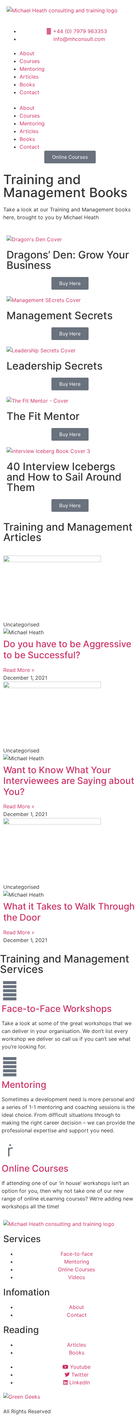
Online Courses (35, 1168)
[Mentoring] (10, 1067)
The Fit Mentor (43, 416)
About (27, 53)
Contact (29, 92)
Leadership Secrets (55, 365)
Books (27, 84)
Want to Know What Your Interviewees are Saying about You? (68, 780)
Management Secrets (60, 315)
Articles (29, 76)
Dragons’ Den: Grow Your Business (68, 259)
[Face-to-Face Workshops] (10, 991)
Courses (30, 61)
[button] (70, 100)
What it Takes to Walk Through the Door (69, 912)
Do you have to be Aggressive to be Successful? (67, 649)
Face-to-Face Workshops (57, 1008)
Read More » (19, 670)
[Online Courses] (10, 1150)
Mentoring (32, 69)
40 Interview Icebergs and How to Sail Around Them (64, 477)
